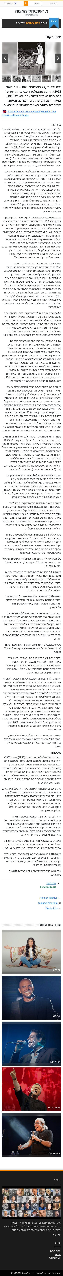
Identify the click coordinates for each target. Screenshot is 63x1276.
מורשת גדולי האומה (31, 11)
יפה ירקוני (51, 883)
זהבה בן (56, 970)
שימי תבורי (54, 1061)
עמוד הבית (55, 1251)
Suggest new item (47, 903)
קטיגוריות (53, 3)
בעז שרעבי (54, 1153)
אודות (58, 1254)
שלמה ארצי (54, 1107)
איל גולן (56, 1016)
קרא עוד (57, 1235)
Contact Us (51, 908)
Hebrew (9, 3)
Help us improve (48, 898)
